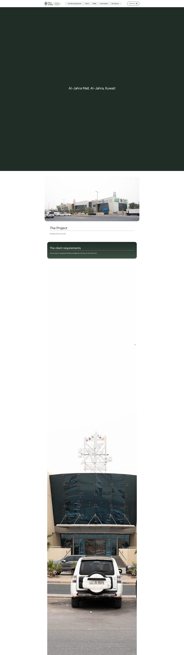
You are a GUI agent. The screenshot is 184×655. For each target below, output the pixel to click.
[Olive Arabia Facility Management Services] (54, 4)
